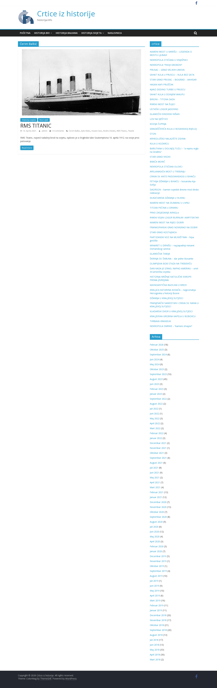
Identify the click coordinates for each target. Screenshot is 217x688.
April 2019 (155, 595)
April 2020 (155, 541)
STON (153, 133)
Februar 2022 (156, 433)
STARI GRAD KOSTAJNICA (163, 232)
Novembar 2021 (158, 447)
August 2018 (156, 634)
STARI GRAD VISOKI (160, 156)
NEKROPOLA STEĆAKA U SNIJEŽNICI (169, 59)
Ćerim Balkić (74, 131)
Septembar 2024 (158, 354)
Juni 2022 (154, 413)
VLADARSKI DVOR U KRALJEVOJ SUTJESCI (171, 311)
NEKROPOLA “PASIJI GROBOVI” (166, 64)
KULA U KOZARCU (159, 143)
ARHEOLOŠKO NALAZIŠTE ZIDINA (168, 138)
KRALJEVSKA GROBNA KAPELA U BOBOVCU (173, 316)
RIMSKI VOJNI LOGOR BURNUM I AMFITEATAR (174, 217)
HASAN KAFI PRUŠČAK (161, 84)
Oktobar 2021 (157, 452)
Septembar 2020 (158, 516)
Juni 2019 (154, 585)
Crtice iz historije (66, 13)
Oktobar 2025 (157, 349)
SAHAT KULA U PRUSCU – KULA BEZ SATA (172, 74)
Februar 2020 (156, 546)
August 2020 (156, 521)
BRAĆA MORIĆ (157, 161)
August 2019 (156, 575)
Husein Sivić (97, 131)
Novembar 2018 (158, 620)
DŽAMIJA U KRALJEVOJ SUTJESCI (166, 298)
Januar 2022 (156, 438)
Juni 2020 (154, 531)
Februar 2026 (156, 344)
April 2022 (155, 423)
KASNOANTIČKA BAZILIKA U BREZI (168, 284)
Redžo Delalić (109, 131)
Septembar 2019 (158, 570)
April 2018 (155, 654)
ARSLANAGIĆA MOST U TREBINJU (167, 171)
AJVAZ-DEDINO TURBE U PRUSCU (167, 89)
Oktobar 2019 (157, 566)
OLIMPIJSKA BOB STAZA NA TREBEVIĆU (171, 263)
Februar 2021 (156, 492)
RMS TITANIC (35, 125)
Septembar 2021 (158, 457)
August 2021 (156, 462)
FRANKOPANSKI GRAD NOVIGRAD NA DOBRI (173, 227)
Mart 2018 (155, 659)
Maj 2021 (154, 477)
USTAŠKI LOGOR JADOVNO (164, 109)
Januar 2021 (156, 497)
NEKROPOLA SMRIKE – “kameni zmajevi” (171, 326)
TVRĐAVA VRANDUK (160, 321)
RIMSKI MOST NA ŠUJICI (162, 104)
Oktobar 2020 (157, 511)
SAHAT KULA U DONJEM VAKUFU (167, 94)
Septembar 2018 (158, 629)
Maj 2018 (154, 649)
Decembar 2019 (158, 556)
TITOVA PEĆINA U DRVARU (164, 207)
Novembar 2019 (158, 561)
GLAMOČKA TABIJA (160, 253)
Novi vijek (44, 120)
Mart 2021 (155, 487)
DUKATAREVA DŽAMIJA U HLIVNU (167, 197)
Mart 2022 (155, 428)
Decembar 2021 (158, 443)
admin (45, 131)
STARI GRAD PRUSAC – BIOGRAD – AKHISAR (173, 79)
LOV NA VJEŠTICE (159, 118)
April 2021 (155, 482)
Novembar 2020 (158, 507)
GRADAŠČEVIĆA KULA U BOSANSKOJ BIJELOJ (173, 128)
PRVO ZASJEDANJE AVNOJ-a (164, 212)
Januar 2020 (156, 551)
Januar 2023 (156, 393)
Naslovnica (115, 32)
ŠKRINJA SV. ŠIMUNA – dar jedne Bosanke (171, 258)
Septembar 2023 (158, 374)
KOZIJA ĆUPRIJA (158, 123)
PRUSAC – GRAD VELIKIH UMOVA (167, 69)
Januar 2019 (156, 610)
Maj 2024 (154, 364)
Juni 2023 (154, 384)
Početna (25, 32)
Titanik (131, 131)
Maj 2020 (154, 536)
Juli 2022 (154, 408)
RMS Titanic (122, 131)
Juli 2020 (154, 526)
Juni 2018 (154, 644)
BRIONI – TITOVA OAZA (162, 99)
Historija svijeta (91, 32)
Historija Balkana (67, 32)
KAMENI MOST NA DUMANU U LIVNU (170, 202)
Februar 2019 (156, 605)
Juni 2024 (154, 359)
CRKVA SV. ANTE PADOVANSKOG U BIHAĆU (173, 176)
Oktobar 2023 (157, 369)
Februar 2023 (156, 388)
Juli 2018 (154, 639)
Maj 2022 (154, 418)
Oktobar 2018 (157, 625)
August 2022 (156, 403)
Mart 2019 (155, 600)
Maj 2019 (154, 590)
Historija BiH (42, 32)
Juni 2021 (154, 472)
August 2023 (156, 379)
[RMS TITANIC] (81, 51)
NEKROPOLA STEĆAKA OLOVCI (166, 166)
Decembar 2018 (158, 615)
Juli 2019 (154, 580)
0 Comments (58, 131)
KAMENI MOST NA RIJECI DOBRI (167, 222)
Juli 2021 (154, 467)
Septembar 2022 (158, 398)
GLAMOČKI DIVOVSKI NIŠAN (165, 114)
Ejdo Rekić (85, 131)
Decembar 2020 (158, 502)
